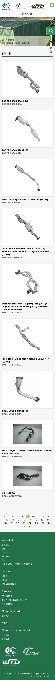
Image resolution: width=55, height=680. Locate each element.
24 (43, 523)
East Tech (45, 676)
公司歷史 (5, 545)
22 (30, 523)
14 (30, 520)
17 (48, 520)
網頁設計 (24, 676)
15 (36, 520)
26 (23, 526)
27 (30, 526)
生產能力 (5, 552)
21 (24, 523)
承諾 (4, 560)
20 (17, 523)
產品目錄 (10, 43)
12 (19, 520)
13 (24, 520)
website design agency (11, 676)
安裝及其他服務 (8, 596)
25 (49, 523)
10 (7, 520)
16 (42, 520)
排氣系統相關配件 (9, 584)
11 (13, 520)
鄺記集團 (5, 556)
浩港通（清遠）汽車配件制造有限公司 (17, 564)
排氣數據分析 (7, 604)
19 (11, 523)
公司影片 (5, 639)
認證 (4, 549)
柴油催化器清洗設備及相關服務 (14, 600)
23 (36, 523)
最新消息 (5, 616)
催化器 (17, 43)
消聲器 (4, 576)
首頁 (3, 43)
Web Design (33, 676)
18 (5, 523)
